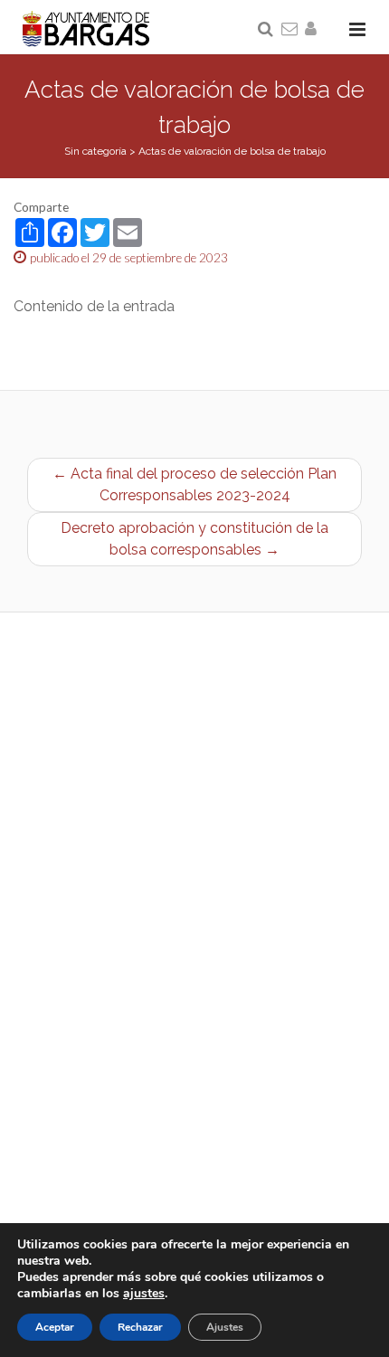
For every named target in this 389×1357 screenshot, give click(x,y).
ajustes (144, 1294)
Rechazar (140, 1327)
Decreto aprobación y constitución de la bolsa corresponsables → (194, 538)
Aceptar (54, 1327)
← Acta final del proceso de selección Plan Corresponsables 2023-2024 (194, 484)
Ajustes (224, 1327)
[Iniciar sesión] (314, 30)
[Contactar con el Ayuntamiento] (290, 30)
